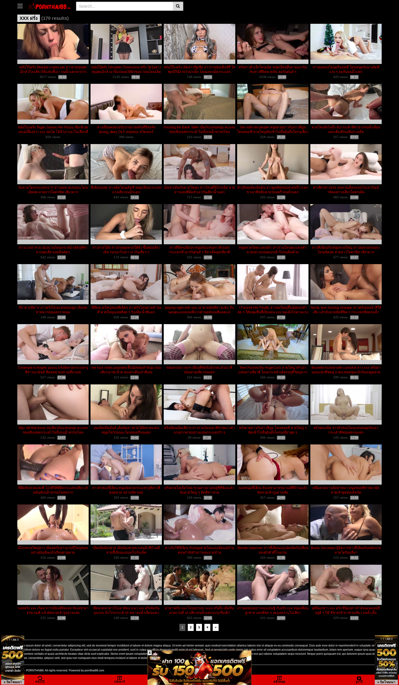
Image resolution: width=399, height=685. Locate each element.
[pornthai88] (50, 6)
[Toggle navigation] (21, 5)
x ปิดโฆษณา (13, 682)
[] (178, 6)
